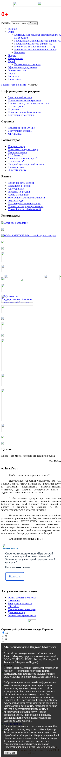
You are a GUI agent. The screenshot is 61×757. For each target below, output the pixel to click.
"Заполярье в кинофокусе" (22, 158)
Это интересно (16, 106)
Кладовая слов (16, 167)
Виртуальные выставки (21, 115)
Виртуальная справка (20, 130)
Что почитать (18, 84)
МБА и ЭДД (14, 133)
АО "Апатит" (15, 155)
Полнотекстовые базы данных (24, 112)
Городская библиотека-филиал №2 (33, 43)
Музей (11, 61)
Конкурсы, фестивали (20, 603)
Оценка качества (17, 70)
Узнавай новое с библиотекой (24, 209)
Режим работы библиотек (22, 597)
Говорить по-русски (19, 191)
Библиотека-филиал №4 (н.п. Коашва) (35, 49)
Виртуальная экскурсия (27, 64)
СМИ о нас (14, 600)
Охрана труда (15, 200)
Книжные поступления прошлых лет (28, 103)
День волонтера (16, 612)
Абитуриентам (16, 188)
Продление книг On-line (21, 127)
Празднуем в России (19, 185)
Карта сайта (14, 79)
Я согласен (10, 753)
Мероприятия (15, 58)
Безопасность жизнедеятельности (26, 197)
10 (6, 632)
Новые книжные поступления (24, 100)
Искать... (6, 23)
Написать (15, 576)
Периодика (14, 109)
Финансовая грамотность (22, 615)
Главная (12, 28)
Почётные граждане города (23, 149)
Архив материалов (18, 194)
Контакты (13, 76)
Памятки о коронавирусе (21, 609)
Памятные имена (17, 152)
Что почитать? (16, 161)
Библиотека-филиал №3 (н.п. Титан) (34, 46)
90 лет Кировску (17, 170)
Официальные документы (22, 67)
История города (16, 146)
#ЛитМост (13, 606)
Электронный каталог (20, 97)
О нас (11, 31)
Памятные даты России (21, 182)
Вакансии (19, 52)
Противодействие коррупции (24, 203)
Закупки (12, 73)
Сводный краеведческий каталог (26, 164)
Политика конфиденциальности (25, 206)
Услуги (12, 55)
